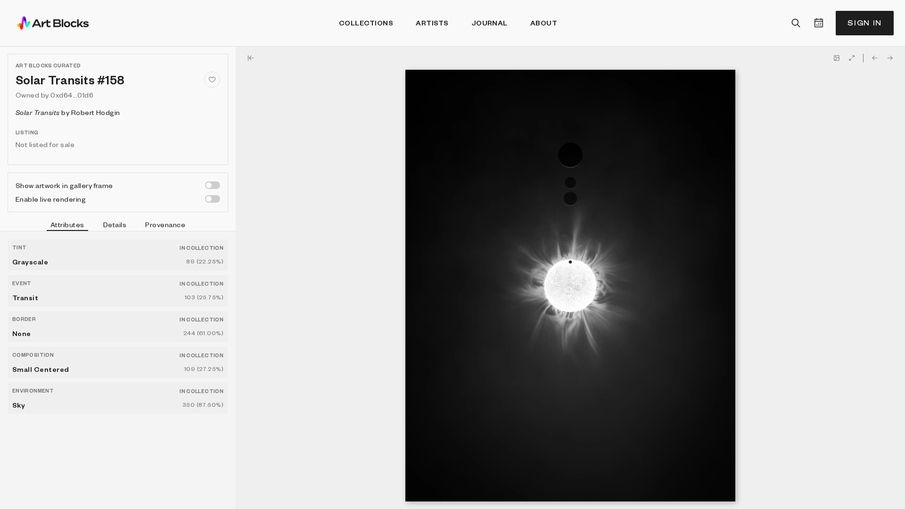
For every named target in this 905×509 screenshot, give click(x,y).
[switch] (212, 185)
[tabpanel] (118, 370)
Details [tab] (114, 224)
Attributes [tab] (67, 224)
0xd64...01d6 (71, 94)
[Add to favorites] (212, 80)
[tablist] (118, 226)
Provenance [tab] (165, 224)
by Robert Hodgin (68, 112)
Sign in (864, 23)
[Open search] (796, 23)
